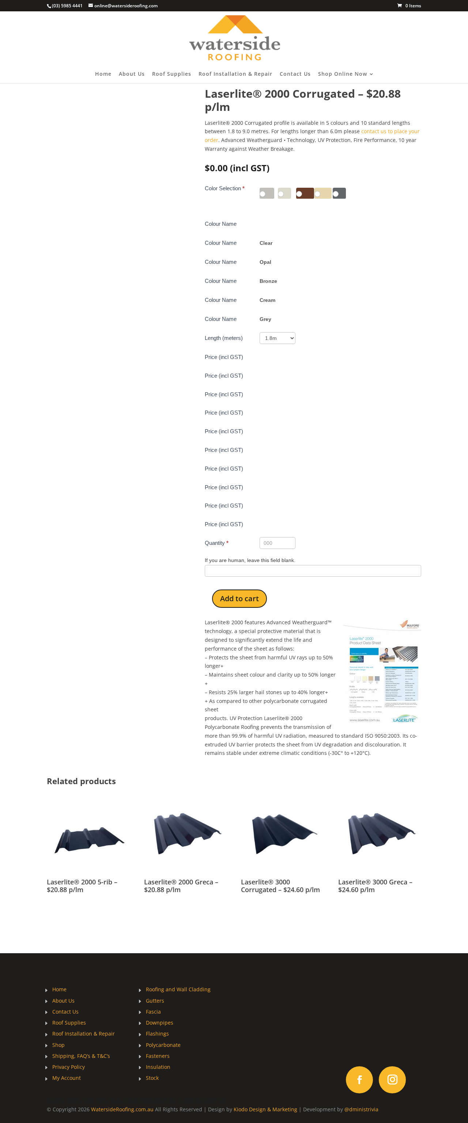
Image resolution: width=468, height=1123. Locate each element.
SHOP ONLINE (374, 1033)
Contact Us (295, 73)
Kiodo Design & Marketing (265, 1109)
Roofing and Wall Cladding (178, 990)
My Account (66, 1078)
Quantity (217, 543)
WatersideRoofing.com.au (122, 1109)
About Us (132, 73)
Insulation (158, 1067)
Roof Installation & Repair (235, 73)
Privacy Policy (68, 1067)
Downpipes (159, 1023)
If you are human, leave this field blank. (250, 560)
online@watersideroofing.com (281, 1049)
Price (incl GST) (224, 357)
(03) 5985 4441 (67, 6)
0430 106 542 (281, 1017)
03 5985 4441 (280, 1006)
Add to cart (239, 598)
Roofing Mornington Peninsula (84, 1100)
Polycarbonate (163, 1045)
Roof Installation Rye (152, 1100)
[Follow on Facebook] (359, 1079)
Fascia (153, 1012)
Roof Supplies (171, 73)
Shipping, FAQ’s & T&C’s (81, 1056)
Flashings (157, 1034)
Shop (58, 1045)
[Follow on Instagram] (392, 1079)
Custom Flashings (204, 1100)
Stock (152, 1078)
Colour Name (221, 224)
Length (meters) (224, 338)
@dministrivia (361, 1109)
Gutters (155, 1001)
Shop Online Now (342, 73)
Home (103, 73)
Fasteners (158, 1056)
